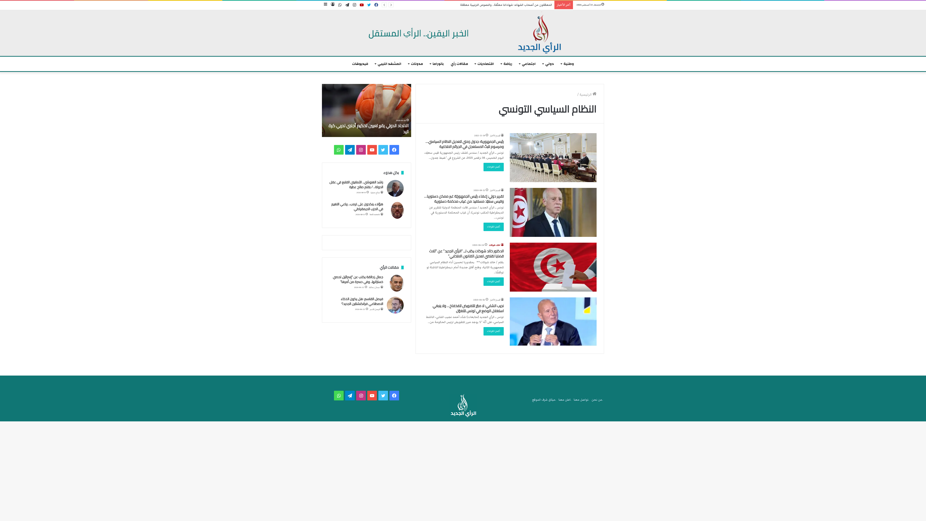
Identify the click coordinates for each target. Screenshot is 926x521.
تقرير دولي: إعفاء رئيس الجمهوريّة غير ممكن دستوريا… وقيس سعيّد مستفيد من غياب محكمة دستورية (464, 199)
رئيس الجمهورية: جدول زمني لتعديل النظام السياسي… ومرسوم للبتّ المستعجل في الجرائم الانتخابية (465, 144)
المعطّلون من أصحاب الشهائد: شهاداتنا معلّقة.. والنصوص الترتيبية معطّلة (506, 5)
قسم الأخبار (495, 135)
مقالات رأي (459, 64)
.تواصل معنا (581, 400)
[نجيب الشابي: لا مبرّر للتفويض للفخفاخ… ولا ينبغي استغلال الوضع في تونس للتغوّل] (553, 321)
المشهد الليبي (389, 64)
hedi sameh (375, 214)
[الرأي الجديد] (463, 33)
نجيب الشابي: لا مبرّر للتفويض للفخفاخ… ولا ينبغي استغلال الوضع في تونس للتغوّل (468, 308)
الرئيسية (585, 94)
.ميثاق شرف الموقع (544, 400)
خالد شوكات (494, 245)
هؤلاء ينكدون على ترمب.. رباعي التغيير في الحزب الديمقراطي (357, 206)
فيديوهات (360, 64)
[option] (366, 110)
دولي (549, 64)
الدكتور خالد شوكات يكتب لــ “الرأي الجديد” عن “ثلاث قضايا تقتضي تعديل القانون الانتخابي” (466, 253)
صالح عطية (375, 192)
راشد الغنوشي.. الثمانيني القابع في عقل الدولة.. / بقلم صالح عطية (356, 184)
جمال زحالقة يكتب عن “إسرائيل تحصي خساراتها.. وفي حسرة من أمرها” (358, 279)
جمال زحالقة (374, 287)
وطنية (569, 64)
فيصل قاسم (375, 309)
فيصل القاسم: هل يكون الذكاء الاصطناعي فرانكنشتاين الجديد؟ (362, 301)
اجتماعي (529, 64)
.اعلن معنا (564, 400)
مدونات (417, 64)
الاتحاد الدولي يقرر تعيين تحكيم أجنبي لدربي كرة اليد (369, 129)
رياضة (508, 64)
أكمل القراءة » (493, 167)
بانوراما (438, 64)
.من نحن (597, 400)
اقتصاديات (485, 64)
